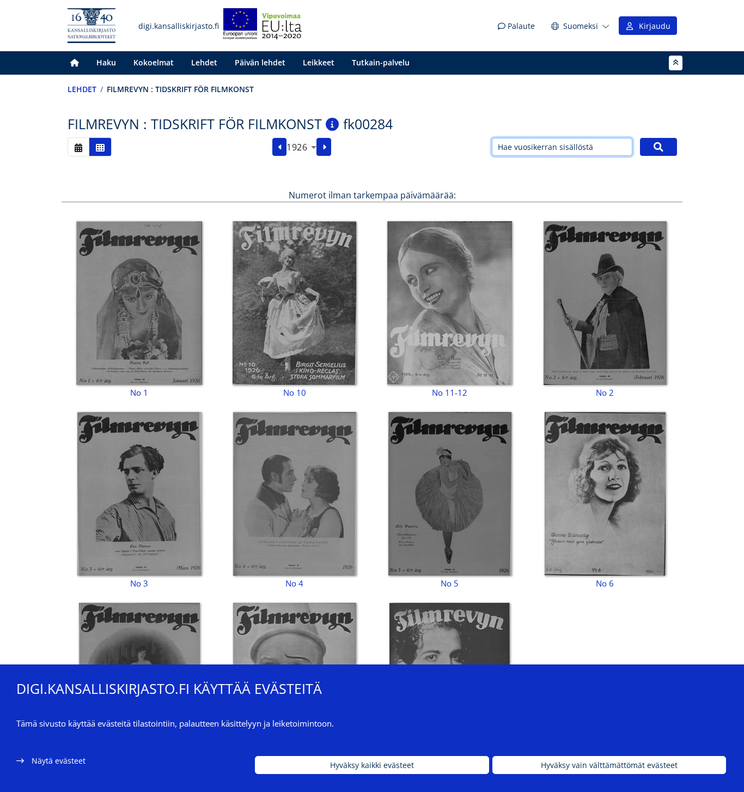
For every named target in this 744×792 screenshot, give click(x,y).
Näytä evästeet (59, 760)
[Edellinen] (279, 147)
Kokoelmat (153, 62)
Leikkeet (318, 62)
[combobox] (301, 147)
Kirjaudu (652, 26)
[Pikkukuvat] (100, 147)
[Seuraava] (323, 147)
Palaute (520, 26)
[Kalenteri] (78, 147)
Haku (106, 62)
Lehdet (204, 62)
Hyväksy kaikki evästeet (372, 765)
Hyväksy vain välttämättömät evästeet (609, 765)
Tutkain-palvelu (381, 62)
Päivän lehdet (260, 62)
